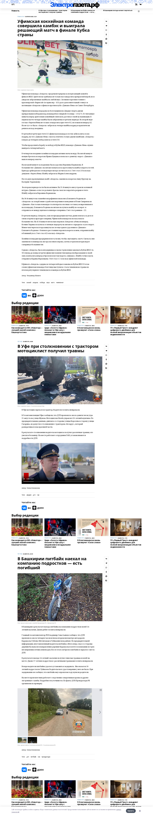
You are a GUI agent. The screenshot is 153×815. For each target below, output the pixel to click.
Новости (20, 16)
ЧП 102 (19, 341)
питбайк (33, 757)
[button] (100, 712)
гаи (38, 495)
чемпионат (60, 282)
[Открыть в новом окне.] (26, 295)
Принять (131, 811)
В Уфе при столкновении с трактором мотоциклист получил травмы (53, 11)
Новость (15, 11)
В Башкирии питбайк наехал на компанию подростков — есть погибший (83, 11)
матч (52, 282)
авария (29, 495)
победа (42, 282)
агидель (35, 282)
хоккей (29, 282)
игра (48, 282)
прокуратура (46, 757)
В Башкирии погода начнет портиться (117, 10)
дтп (34, 495)
